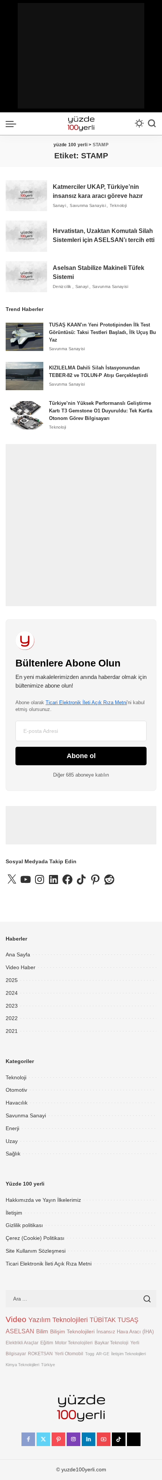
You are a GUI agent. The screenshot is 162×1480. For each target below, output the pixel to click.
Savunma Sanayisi (88, 205)
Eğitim (46, 1342)
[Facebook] (28, 1439)
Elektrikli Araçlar (22, 1342)
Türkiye (48, 1364)
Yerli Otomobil (69, 1353)
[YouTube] (103, 1439)
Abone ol (81, 756)
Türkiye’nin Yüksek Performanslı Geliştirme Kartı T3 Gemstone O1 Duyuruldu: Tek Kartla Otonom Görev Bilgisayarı (100, 410)
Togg (89, 1353)
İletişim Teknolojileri (128, 1353)
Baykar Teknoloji (111, 1342)
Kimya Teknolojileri (22, 1364)
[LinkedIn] (88, 1439)
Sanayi (59, 205)
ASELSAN (20, 1331)
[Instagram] (73, 1439)
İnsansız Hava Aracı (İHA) (125, 1331)
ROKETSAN (40, 1353)
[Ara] (151, 123)
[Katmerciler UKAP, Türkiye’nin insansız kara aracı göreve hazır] (26, 195)
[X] (43, 1439)
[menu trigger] (13, 123)
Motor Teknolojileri (74, 1342)
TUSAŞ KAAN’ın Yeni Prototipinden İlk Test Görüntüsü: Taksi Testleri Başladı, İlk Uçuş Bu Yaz (102, 332)
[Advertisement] (81, 56)
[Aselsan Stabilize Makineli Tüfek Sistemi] (26, 277)
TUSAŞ (128, 1320)
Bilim (42, 1331)
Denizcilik (62, 286)
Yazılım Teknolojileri (58, 1320)
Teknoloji (118, 205)
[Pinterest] (58, 1439)
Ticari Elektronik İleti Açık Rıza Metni (86, 702)
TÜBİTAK (103, 1320)
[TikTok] (118, 1439)
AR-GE (102, 1353)
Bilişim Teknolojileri (72, 1331)
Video (16, 1319)
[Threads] (134, 1439)
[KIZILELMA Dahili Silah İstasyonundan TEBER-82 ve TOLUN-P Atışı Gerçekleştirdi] (24, 376)
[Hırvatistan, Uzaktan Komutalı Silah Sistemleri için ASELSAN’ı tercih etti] (26, 236)
